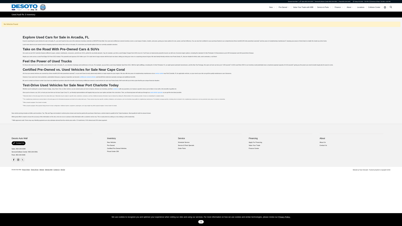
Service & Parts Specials (186, 145)
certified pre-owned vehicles (88, 77)
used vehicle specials (156, 92)
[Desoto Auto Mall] (30, 7)
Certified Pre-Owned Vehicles (116, 148)
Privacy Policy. (284, 217)
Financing (253, 138)
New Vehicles (111, 142)
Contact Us (19, 143)
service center (159, 73)
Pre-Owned (111, 145)
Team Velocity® (363, 170)
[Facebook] (14, 160)
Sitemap (41, 169)
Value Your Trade (254, 145)
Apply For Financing (255, 142)
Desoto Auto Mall (16, 169)
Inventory (111, 138)
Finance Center (254, 148)
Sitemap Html (49, 169)
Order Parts (182, 148)
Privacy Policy (26, 169)
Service (181, 138)
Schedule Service (183, 142)
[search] (391, 7)
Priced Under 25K (113, 151)
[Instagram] (18, 160)
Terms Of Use (35, 169)
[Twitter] (22, 160)
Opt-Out (63, 169)
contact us (116, 89)
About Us (323, 142)
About (322, 138)
